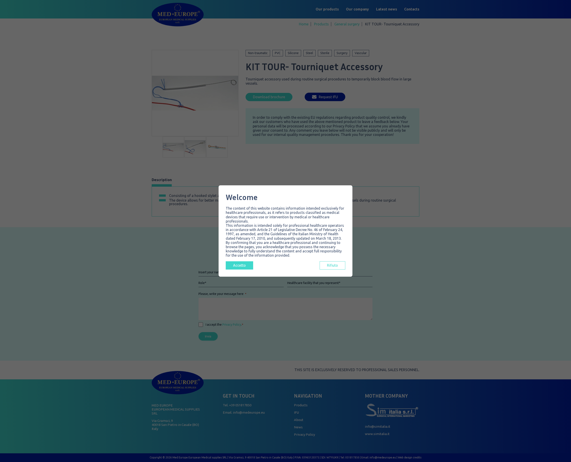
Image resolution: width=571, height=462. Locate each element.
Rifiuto (332, 265)
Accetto (239, 265)
